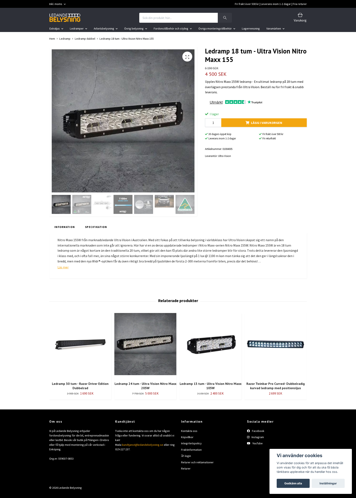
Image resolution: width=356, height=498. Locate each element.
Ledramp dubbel (85, 38)
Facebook (257, 431)
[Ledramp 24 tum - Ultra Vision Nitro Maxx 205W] (145, 345)
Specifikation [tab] (96, 227)
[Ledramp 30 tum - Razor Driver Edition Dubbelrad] (80, 345)
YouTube (257, 443)
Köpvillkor (187, 437)
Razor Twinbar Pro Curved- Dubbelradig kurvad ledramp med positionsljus (275, 386)
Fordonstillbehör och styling (171, 28)
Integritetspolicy (191, 443)
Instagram (257, 437)
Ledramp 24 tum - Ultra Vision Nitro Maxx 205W (145, 386)
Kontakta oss (189, 431)
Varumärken (273, 28)
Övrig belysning (134, 28)
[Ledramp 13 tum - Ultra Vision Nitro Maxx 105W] (210, 345)
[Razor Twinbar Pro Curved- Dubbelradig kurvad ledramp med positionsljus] (276, 345)
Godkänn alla (293, 483)
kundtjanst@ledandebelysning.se (142, 445)
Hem (52, 38)
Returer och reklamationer (197, 462)
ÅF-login (186, 456)
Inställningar (328, 483)
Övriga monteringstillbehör (215, 28)
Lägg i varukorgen (266, 123)
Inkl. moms (56, 4)
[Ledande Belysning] (64, 18)
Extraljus (54, 28)
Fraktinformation (191, 450)
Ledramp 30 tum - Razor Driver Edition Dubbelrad (80, 386)
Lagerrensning (251, 28)
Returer (186, 468)
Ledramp (64, 38)
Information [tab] (64, 227)
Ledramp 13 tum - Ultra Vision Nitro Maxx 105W (210, 386)
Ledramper (77, 28)
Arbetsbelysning (104, 28)
